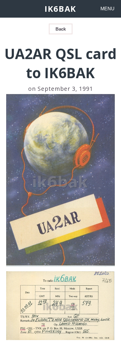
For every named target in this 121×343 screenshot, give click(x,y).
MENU (107, 8)
